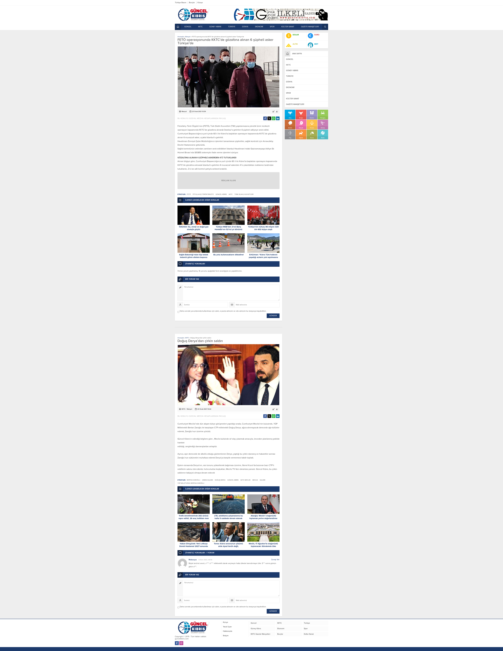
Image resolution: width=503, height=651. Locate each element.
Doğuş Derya (220, 480)
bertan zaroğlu (193, 480)
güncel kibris (221, 194)
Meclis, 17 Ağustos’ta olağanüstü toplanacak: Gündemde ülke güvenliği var (263, 546)
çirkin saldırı (207, 480)
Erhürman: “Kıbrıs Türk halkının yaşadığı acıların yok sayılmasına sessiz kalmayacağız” (263, 257)
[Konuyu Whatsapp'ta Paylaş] (273, 118)
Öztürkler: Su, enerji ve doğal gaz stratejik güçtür (193, 228)
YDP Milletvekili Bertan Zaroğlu (190, 483)
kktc (231, 194)
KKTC (187, 338)
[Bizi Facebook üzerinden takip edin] (177, 643)
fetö (189, 194)
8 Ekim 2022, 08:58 (205, 560)
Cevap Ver (275, 559)
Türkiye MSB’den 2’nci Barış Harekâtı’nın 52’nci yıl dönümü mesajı (228, 229)
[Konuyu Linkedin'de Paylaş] (278, 118)
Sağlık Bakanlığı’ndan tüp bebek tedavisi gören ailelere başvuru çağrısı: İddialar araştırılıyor (193, 257)
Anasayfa (180, 37)
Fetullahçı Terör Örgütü (203, 194)
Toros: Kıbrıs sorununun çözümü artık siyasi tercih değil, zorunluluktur (228, 546)
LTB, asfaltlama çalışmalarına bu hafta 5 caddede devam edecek (228, 517)
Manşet (187, 37)
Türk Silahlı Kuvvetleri (243, 194)
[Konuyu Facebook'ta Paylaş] (265, 118)
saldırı (262, 480)
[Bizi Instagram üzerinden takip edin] (181, 643)
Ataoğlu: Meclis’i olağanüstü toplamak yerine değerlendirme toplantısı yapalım (263, 518)
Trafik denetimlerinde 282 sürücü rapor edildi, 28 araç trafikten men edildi (194, 518)
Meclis (255, 480)
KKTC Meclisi (245, 480)
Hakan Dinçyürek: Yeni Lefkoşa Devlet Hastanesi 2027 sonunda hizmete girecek (193, 546)
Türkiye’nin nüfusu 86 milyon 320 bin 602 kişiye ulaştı (263, 228)
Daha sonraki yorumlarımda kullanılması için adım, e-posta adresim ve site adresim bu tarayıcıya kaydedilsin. (223, 311)
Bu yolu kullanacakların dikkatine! (228, 254)
